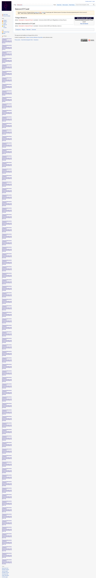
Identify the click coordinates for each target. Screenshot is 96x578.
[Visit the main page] (7, 6)
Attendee (28, 29)
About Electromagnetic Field (27, 39)
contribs (43, 12)
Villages (23, 29)
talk (40, 12)
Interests (34, 29)
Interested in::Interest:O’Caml (26, 20)
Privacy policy (17, 39)
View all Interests (84, 23)
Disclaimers (36, 39)
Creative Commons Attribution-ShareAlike (34, 37)
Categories (18, 29)
